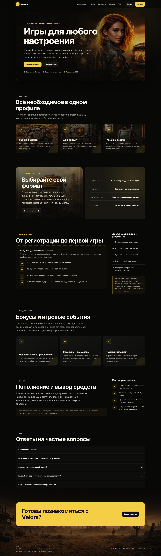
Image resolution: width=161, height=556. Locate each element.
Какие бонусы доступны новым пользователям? (39, 476)
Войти (129, 4)
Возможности (82, 4)
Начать (140, 4)
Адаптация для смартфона (126, 248)
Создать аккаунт (32, 64)
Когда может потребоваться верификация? (37, 484)
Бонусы (112, 4)
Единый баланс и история (126, 255)
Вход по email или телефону (127, 261)
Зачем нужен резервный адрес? (32, 467)
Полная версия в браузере (126, 242)
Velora (24, 4)
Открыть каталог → (31, 211)
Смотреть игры (51, 64)
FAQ (119, 4)
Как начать (102, 4)
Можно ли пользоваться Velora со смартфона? (39, 458)
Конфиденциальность (127, 548)
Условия (114, 548)
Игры (93, 4)
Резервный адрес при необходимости (124, 269)
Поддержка (141, 548)
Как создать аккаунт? (27, 450)
